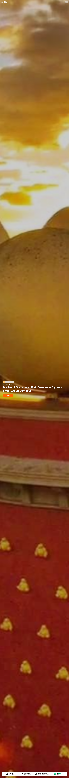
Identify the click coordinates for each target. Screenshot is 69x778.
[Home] (5, 2)
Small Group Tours (31, 2)
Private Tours (39, 2)
